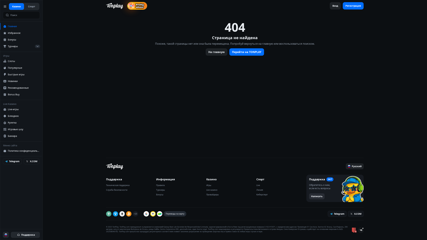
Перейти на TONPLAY (246, 52)
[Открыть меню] (5, 6)
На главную (216, 52)
